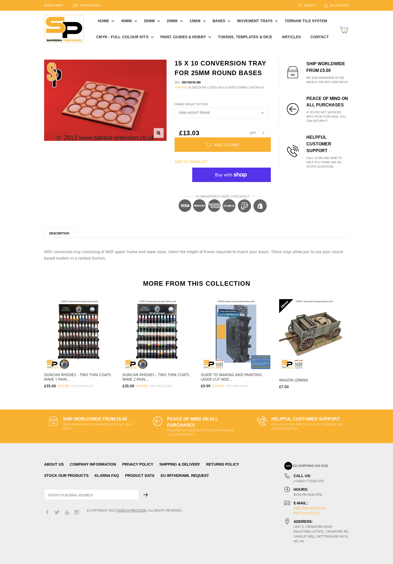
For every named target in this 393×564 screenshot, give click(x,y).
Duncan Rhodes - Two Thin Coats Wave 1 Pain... (77, 377)
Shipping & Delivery (179, 464)
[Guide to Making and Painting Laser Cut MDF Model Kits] (236, 334)
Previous (32, 341)
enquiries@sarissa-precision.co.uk (310, 510)
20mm (172, 21)
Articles (291, 37)
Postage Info (90, 5)
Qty (253, 133)
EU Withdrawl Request (185, 475)
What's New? (53, 5)
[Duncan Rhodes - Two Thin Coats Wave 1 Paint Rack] (79, 334)
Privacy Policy (137, 464)
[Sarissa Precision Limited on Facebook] (47, 512)
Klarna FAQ (107, 475)
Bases (219, 21)
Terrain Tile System (306, 21)
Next (360, 341)
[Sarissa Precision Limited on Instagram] (77, 512)
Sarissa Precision (131, 510)
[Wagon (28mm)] (314, 334)
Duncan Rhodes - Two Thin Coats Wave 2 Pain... (155, 377)
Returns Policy (222, 464)
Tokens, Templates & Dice (245, 37)
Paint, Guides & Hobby (183, 37)
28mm (149, 21)
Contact (319, 37)
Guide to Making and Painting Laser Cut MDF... (231, 377)
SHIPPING (181, 87)
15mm (195, 21)
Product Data (140, 475)
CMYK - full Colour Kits (122, 37)
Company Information (93, 464)
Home (103, 21)
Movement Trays (254, 21)
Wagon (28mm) (293, 380)
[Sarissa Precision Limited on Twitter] (57, 512)
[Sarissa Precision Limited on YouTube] (67, 512)
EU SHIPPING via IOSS (310, 465)
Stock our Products (66, 475)
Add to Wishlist (191, 162)
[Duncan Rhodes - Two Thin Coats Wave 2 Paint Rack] (157, 334)
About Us (54, 464)
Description (59, 233)
